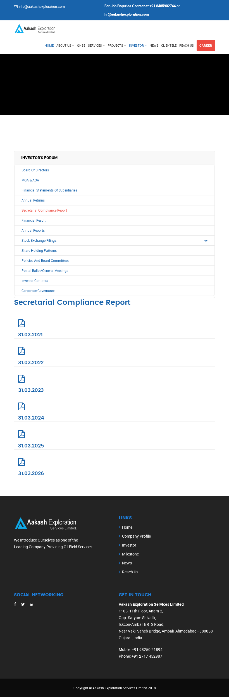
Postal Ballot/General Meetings (45, 270)
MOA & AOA (30, 180)
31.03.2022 (31, 362)
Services (95, 45)
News (154, 45)
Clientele (168, 45)
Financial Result (34, 220)
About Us (63, 45)
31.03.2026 (31, 473)
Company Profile (136, 536)
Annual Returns (33, 200)
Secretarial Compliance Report (44, 210)
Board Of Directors (35, 170)
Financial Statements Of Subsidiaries (49, 190)
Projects (115, 45)
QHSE (81, 45)
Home (49, 45)
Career (205, 45)
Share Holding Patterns (39, 250)
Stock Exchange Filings (39, 240)
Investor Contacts (35, 280)
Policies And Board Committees (45, 260)
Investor (136, 45)
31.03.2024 (31, 418)
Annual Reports (33, 230)
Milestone (130, 554)
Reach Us (186, 45)
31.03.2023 (31, 390)
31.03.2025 (31, 446)
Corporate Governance (38, 290)
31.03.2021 (30, 334)
